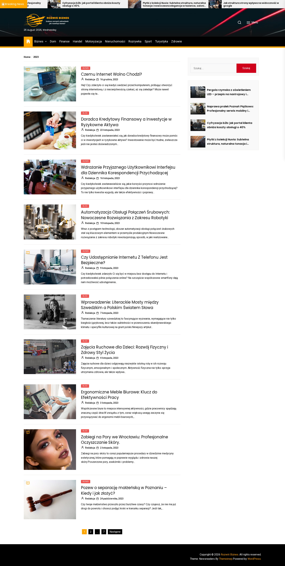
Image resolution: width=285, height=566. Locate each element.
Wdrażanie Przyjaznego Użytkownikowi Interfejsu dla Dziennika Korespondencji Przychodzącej (128, 170)
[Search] (239, 22)
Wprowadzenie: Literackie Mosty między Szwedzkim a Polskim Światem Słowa (120, 304)
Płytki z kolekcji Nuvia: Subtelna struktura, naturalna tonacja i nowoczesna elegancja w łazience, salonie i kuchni (132, 4)
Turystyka (161, 41)
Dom (53, 41)
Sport (148, 41)
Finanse (64, 41)
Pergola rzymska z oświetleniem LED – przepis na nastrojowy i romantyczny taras (229, 92)
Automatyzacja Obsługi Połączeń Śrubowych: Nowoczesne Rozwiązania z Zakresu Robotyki (125, 214)
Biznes (38, 41)
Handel (77, 41)
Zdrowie (176, 41)
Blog (85, 113)
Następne (115, 531)
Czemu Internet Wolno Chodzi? (111, 74)
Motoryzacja (93, 41)
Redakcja (90, 79)
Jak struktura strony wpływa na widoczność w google (209, 4)
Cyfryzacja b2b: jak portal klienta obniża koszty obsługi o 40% (49, 4)
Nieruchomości (115, 41)
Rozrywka (134, 41)
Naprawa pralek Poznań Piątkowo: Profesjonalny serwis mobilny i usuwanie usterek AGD (230, 109)
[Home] (28, 41)
